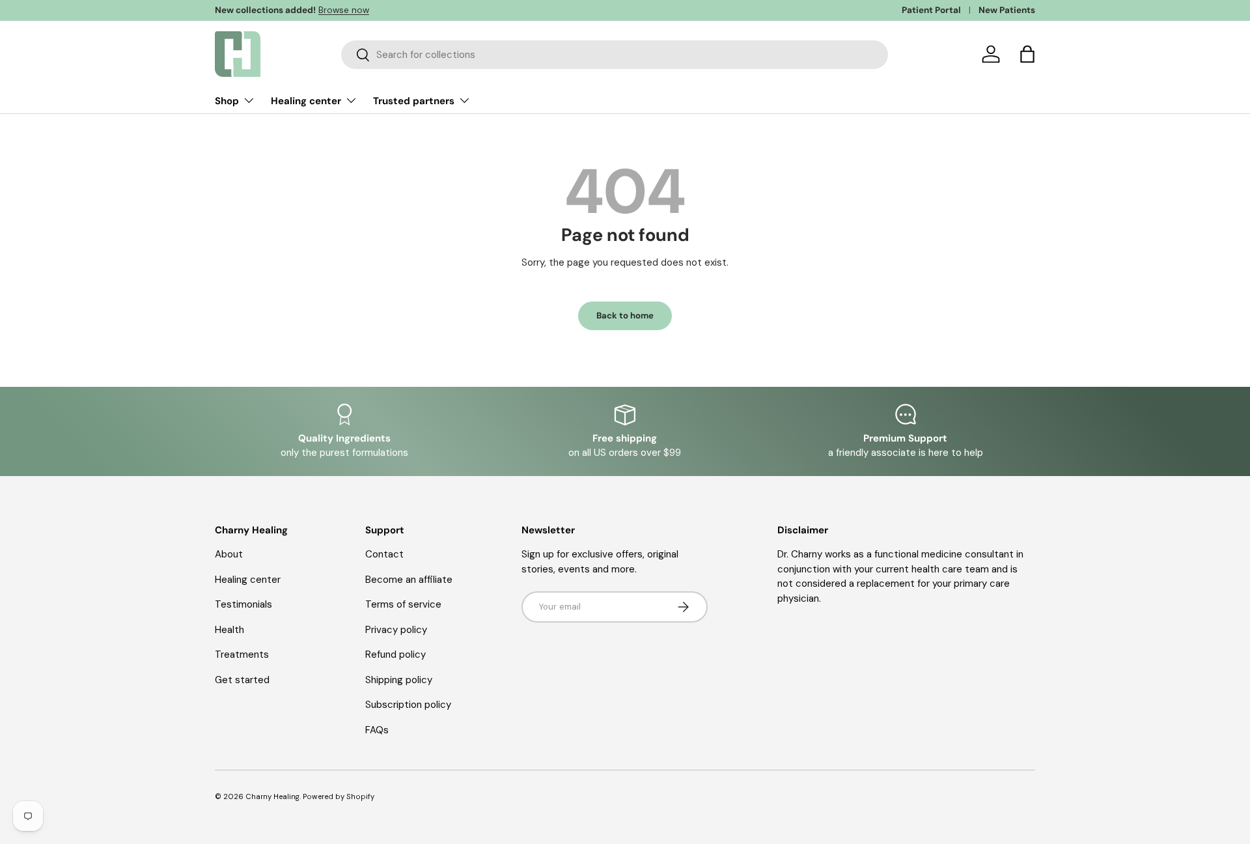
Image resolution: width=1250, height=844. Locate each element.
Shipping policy (398, 679)
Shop (227, 100)
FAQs (377, 730)
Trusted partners (413, 100)
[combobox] (614, 54)
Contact (384, 554)
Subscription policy (408, 704)
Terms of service (403, 604)
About (229, 554)
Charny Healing (272, 796)
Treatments (242, 654)
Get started (242, 679)
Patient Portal (931, 10)
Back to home (625, 315)
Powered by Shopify (338, 796)
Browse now (343, 10)
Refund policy (395, 654)
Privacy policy (396, 629)
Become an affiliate (408, 579)
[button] (1027, 54)
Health (229, 629)
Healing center (306, 100)
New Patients (1007, 10)
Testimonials (243, 604)
